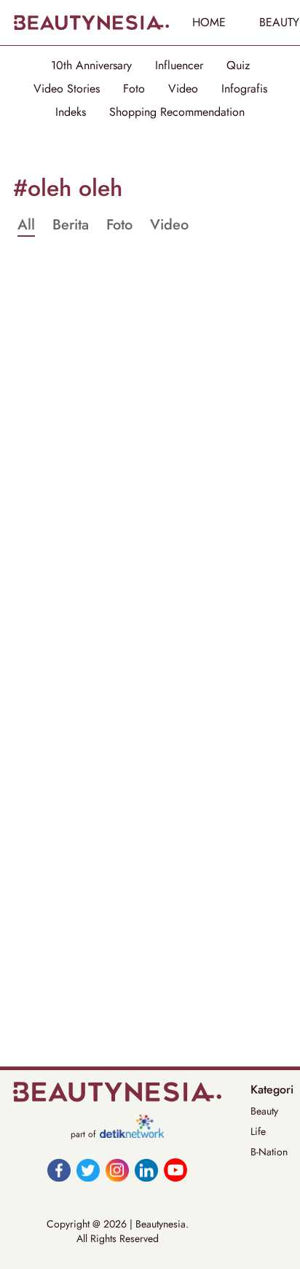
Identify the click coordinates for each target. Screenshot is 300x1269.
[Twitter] (88, 1170)
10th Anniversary (91, 66)
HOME (209, 22)
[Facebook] (59, 1170)
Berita (70, 225)
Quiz (238, 66)
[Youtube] (175, 1170)
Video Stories (66, 89)
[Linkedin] (146, 1170)
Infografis (244, 89)
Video (183, 89)
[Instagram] (117, 1170)
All (26, 225)
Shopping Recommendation (177, 112)
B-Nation (269, 1151)
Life (258, 1131)
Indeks (70, 112)
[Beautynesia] (91, 23)
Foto (134, 89)
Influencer (179, 66)
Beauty (264, 1111)
